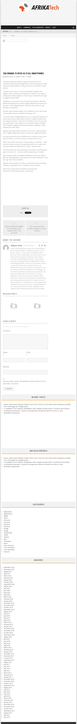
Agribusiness (8, 512)
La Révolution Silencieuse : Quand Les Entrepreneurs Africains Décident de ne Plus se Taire (33, 411)
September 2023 (9, 567)
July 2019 (7, 614)
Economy (7, 522)
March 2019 (7, 622)
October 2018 (8, 633)
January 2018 (8, 652)
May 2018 (7, 643)
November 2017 (9, 656)
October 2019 (8, 607)
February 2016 (8, 700)
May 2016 (7, 694)
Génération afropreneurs (12, 413)
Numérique (7, 541)
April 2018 (7, 645)
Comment (6, 331)
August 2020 (8, 586)
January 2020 (8, 601)
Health (29, 76)
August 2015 (8, 713)
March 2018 (7, 647)
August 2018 (8, 637)
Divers (6, 518)
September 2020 (9, 584)
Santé (5, 543)
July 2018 (7, 639)
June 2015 (7, 717)
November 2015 (9, 707)
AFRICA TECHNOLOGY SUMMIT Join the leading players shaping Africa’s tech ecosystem (14, 229)
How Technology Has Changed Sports (16, 406)
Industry (6, 537)
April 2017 (7, 671)
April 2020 (7, 595)
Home (4, 35)
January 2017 (8, 677)
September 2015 (9, 711)
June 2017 (7, 666)
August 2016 (8, 688)
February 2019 (8, 624)
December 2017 (9, 654)
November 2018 (9, 631)
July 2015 (7, 715)
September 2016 (9, 685)
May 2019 (7, 618)
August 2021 (8, 572)
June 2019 (7, 616)
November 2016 (9, 681)
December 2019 (9, 603)
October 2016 (8, 683)
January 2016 (8, 702)
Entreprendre (8, 533)
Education (7, 526)
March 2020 (7, 597)
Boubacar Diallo (9, 76)
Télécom (6, 552)
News (19, 27)
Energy (6, 531)
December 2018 (9, 628)
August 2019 (8, 612)
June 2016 (7, 692)
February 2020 (8, 599)
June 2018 (7, 641)
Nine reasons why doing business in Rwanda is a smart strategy (37, 228)
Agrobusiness (8, 514)
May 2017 (7, 669)
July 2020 (7, 588)
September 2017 (9, 660)
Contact (48, 27)
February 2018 (8, 650)
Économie (7, 520)
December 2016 (9, 679)
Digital (6, 516)
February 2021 (8, 578)
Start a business (9, 545)
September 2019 (9, 609)
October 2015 (8, 709)
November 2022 (9, 569)
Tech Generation (37, 27)
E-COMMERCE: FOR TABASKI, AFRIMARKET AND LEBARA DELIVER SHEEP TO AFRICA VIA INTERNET (37, 409)
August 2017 (8, 662)
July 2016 (7, 690)
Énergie (6, 529)
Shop (54, 27)
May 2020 (7, 593)
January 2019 (8, 626)
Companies (27, 27)
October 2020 (8, 582)
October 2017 (8, 658)
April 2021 (7, 574)
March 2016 (7, 698)
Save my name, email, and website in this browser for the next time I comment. (24, 382)
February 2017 (8, 675)
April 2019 (7, 620)
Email (28, 353)
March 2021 (7, 576)
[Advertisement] (25, 187)
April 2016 (7, 696)
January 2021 (8, 580)
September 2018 (9, 635)
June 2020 (7, 590)
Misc (5, 539)
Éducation (7, 524)
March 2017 (7, 673)
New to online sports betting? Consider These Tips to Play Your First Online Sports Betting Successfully (37, 404)
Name (5, 353)
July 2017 (7, 664)
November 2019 (9, 605)
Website (6, 367)
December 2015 (9, 704)
